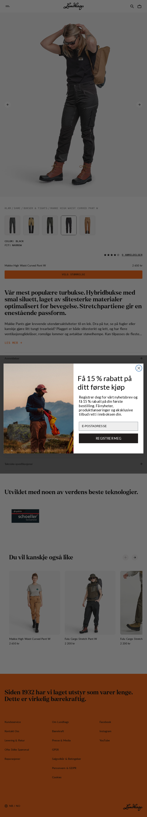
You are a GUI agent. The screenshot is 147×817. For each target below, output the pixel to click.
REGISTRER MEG (108, 438)
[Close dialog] (139, 368)
